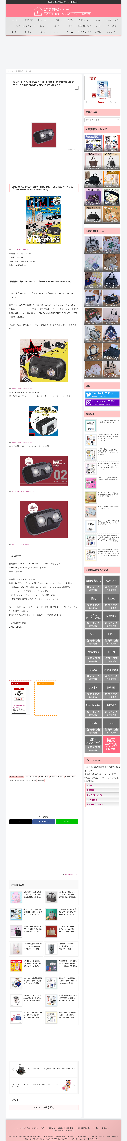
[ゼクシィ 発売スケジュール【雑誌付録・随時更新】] (111, 584)
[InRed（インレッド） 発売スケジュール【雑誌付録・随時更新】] (111, 637)
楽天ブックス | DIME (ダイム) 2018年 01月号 (23, 491)
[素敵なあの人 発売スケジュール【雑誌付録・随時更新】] (93, 584)
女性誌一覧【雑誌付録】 (83, 1128)
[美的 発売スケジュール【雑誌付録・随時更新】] (93, 602)
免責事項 (90, 790)
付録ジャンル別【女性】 (48, 1128)
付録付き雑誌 (20, 780)
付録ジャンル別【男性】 (31, 1128)
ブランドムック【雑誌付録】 (63, 1130)
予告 (74, 776)
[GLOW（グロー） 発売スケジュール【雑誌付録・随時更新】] (93, 673)
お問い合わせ (92, 800)
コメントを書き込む (44, 1107)
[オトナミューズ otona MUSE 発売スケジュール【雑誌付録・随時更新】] (111, 673)
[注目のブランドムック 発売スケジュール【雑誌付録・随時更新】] (93, 744)
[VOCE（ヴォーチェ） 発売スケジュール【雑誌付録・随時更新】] (93, 637)
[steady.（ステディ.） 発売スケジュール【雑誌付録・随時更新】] (93, 726)
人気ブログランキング (96, 804)
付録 (12, 780)
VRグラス (54, 776)
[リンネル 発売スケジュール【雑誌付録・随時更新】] (93, 691)
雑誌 (35, 780)
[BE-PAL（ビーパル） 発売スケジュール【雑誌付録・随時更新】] (111, 655)
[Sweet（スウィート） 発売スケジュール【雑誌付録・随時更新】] (111, 602)
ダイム (68, 776)
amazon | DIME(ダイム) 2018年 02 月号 (22, 249)
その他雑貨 (20, 776)
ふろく (61, 776)
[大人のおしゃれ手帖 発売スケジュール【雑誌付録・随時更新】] (93, 620)
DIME (12, 776)
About (89, 785)
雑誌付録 (41, 780)
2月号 (35, 776)
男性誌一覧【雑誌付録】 (66, 1128)
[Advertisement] (63, 51)
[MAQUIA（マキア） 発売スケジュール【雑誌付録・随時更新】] (111, 620)
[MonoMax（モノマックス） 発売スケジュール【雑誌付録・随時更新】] (93, 655)
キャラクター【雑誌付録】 (101, 1128)
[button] (118, 120)
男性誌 (28, 780)
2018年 (29, 776)
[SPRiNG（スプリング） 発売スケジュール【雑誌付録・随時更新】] (111, 691)
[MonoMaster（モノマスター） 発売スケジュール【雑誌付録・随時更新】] (93, 709)
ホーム (19, 1128)
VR (47, 776)
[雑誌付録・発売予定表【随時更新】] (111, 744)
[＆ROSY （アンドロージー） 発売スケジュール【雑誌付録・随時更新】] (111, 709)
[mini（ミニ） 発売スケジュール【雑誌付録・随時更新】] (111, 726)
